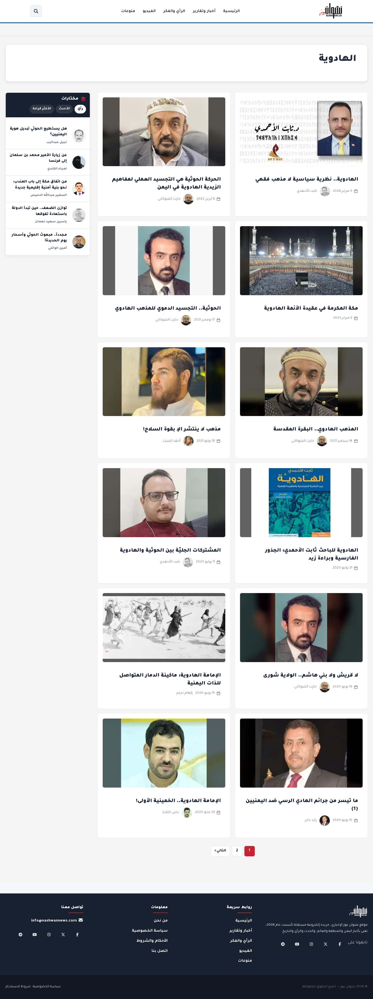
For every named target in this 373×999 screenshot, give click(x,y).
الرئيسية (231, 11)
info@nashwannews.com (54, 921)
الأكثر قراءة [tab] (41, 109)
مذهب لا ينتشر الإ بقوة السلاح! (182, 429)
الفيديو (149, 11)
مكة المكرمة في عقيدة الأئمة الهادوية (311, 309)
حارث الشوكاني (169, 199)
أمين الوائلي (57, 248)
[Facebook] (339, 944)
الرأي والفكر (174, 11)
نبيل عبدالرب (56, 142)
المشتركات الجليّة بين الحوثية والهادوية (170, 551)
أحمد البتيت (171, 441)
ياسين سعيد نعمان (51, 221)
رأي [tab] (80, 109)
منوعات (128, 11)
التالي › (220, 851)
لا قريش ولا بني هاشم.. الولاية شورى (310, 675)
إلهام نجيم (184, 693)
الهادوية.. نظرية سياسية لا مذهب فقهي (306, 180)
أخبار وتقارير (204, 11)
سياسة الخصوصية (150, 931)
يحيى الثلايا (170, 812)
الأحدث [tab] (64, 109)
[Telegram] (283, 944)
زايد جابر (311, 820)
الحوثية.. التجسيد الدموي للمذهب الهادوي (168, 309)
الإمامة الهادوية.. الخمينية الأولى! (178, 801)
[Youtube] (297, 944)
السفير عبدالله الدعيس (48, 195)
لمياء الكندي (57, 169)
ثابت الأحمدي (307, 191)
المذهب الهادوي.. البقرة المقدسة (315, 429)
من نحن (161, 921)
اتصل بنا (160, 951)
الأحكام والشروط (152, 941)
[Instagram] (311, 944)
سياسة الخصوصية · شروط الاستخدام (33, 987)
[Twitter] (325, 944)
